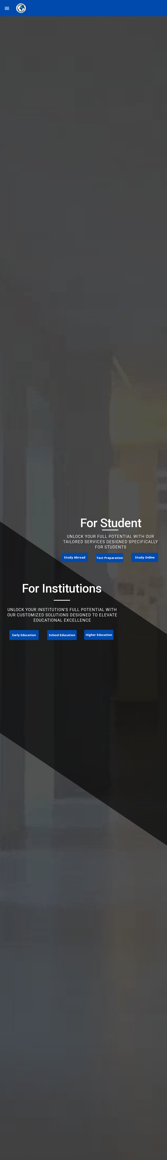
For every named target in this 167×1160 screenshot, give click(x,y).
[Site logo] (21, 8)
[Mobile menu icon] (7, 8)
